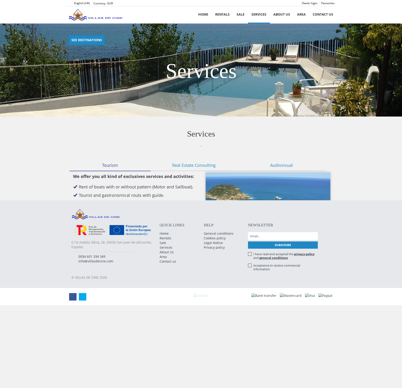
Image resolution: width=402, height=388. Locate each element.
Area (301, 14)
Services (258, 14)
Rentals (222, 14)
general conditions (273, 258)
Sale (241, 14)
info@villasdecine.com (95, 261)
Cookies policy (215, 238)
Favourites (328, 3)
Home (203, 14)
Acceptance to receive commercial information (276, 267)
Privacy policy (214, 247)
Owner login (309, 3)
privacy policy (304, 254)
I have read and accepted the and (284, 256)
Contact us (323, 14)
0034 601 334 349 (91, 256)
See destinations (86, 40)
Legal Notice (213, 243)
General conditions (218, 233)
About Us (281, 14)
